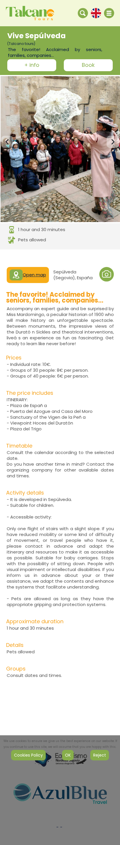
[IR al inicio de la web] (30, 13)
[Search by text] (83, 13)
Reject (99, 755)
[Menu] (109, 13)
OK (68, 755)
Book (88, 65)
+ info (31, 65)
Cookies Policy (28, 755)
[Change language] (96, 13)
